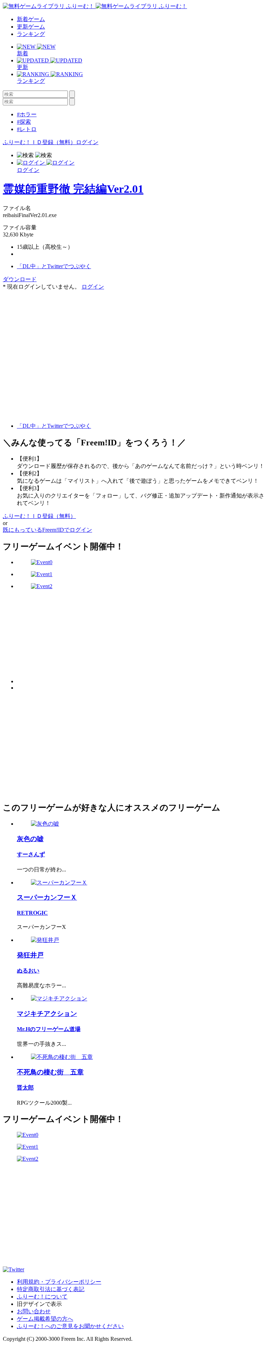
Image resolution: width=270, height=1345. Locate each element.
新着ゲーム (31, 19)
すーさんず (31, 854)
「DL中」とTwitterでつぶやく (54, 266)
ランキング (31, 34)
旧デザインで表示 (39, 1304)
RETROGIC (32, 913)
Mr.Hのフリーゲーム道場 (49, 1029)
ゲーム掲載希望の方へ (45, 1319)
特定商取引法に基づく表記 (50, 1289)
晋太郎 (25, 1088)
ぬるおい (28, 971)
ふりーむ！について (42, 1297)
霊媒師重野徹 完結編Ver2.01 (73, 189)
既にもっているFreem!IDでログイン (47, 530)
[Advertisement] (55, 335)
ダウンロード (20, 279)
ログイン (87, 142)
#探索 (24, 122)
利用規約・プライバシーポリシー (59, 1282)
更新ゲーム (31, 27)
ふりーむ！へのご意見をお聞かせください (70, 1326)
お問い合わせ (34, 1311)
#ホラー (27, 114)
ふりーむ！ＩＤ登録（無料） (39, 142)
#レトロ (27, 129)
